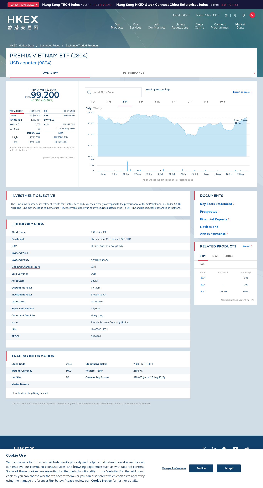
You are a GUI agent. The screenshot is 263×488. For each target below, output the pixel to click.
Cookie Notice (101, 480)
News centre (199, 26)
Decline (201, 468)
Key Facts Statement (216, 204)
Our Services (135, 26)
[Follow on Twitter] (204, 448)
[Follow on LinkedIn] (214, 448)
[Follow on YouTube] (235, 448)
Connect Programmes (220, 26)
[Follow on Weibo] (246, 448)
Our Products (117, 26)
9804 (203, 278)
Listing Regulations (180, 26)
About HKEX (180, 15)
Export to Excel (241, 92)
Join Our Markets (156, 26)
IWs (202, 264)
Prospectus (208, 211)
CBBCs (228, 256)
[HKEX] (33, 22)
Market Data (240, 26)
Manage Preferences (174, 468)
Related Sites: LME (206, 15)
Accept (228, 468)
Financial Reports (213, 219)
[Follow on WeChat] (224, 448)
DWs (215, 256)
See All (246, 246)
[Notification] (243, 15)
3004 (203, 285)
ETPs (203, 256)
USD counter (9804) (31, 63)
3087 (203, 291)
